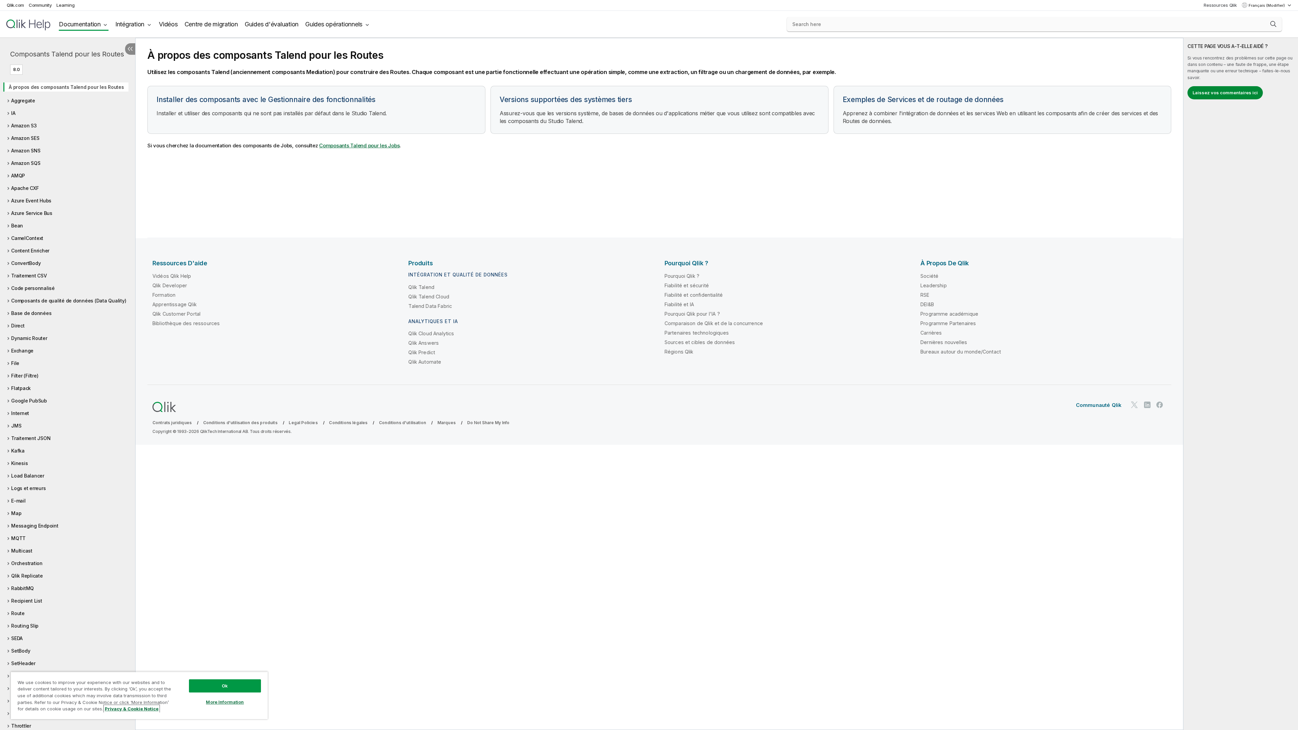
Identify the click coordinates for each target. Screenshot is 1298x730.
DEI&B (927, 304)
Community (40, 5)
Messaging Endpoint (34, 526)
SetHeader (23, 663)
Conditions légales (348, 422)
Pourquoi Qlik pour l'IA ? (692, 314)
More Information (225, 702)
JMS (16, 426)
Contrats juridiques (172, 422)
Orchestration (27, 563)
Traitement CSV (29, 275)
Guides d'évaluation (271, 24)
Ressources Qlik (1220, 5)
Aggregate (23, 100)
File (15, 363)
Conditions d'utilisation (402, 422)
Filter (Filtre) (24, 376)
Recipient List (26, 601)
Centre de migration (211, 24)
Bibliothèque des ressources (186, 323)
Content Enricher (30, 250)
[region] (139, 695)
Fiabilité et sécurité (687, 285)
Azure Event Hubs (31, 200)
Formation (163, 295)
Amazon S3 (24, 125)
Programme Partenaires (948, 323)
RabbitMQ (22, 588)
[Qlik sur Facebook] (1160, 404)
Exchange (22, 351)
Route (18, 613)
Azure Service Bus (31, 213)
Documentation (80, 24)
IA (13, 113)
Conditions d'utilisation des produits (240, 422)
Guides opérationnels (333, 24)
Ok (225, 685)
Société (929, 276)
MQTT (18, 538)
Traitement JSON (30, 438)
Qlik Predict (421, 352)
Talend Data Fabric (430, 306)
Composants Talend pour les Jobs (359, 145)
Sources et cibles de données (700, 342)
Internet (20, 413)
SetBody (20, 651)
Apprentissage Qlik (174, 304)
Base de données (31, 313)
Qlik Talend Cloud (428, 296)
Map (16, 513)
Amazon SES (25, 138)
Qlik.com (15, 5)
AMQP (18, 175)
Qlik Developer (169, 285)
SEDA (17, 638)
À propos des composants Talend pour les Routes (66, 87)
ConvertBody (26, 263)
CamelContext (27, 238)
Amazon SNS (26, 150)
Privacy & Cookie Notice (132, 708)
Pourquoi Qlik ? (682, 276)
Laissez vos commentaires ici (1225, 92)
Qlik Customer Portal (176, 314)
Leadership (933, 285)
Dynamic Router (29, 338)
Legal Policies (303, 422)
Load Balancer (27, 476)
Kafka (18, 451)
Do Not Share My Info (488, 422)
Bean (17, 225)
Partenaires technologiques (697, 333)
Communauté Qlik (1099, 405)
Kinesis (19, 463)
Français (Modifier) (1267, 5)
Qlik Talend (421, 287)
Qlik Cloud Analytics (431, 333)
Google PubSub (29, 401)
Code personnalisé (33, 288)
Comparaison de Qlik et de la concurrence (714, 323)
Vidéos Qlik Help (171, 276)
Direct (18, 325)
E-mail (18, 501)
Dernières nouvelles (943, 342)
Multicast (21, 551)
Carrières (931, 333)
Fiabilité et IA (679, 304)
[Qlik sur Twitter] (1134, 404)
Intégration (129, 24)
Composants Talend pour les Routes (67, 54)
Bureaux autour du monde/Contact (960, 352)
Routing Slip (25, 626)
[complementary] (1240, 384)
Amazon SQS (26, 163)
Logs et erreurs (28, 488)
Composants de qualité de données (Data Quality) (68, 300)
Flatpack (21, 388)
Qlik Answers (423, 343)
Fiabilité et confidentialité (694, 295)
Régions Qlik (679, 352)
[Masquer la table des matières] (130, 49)
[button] (1273, 24)
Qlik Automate (424, 362)
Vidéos (168, 24)
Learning (65, 5)
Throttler (21, 726)
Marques (446, 422)
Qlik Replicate (27, 576)
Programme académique (949, 314)
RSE (924, 295)
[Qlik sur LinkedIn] (1147, 404)
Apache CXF (25, 188)
